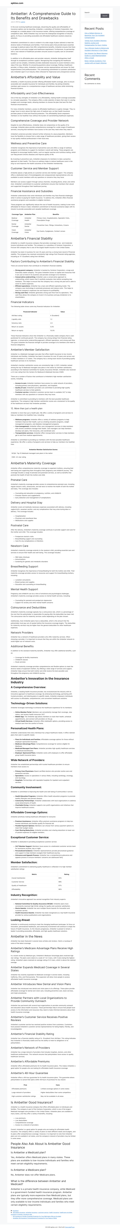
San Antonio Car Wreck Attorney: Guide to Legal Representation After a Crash (96, 56)
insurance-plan (27, 1214)
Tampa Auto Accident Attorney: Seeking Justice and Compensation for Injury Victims (96, 43)
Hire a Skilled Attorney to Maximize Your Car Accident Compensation (94, 35)
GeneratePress (69, 1227)
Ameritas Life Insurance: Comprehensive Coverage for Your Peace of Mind (35, 1218)
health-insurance (54, 1212)
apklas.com (17, 3)
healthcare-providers (66, 1212)
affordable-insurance (19, 1212)
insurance (15, 1210)
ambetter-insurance (31, 1212)
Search (87, 12)
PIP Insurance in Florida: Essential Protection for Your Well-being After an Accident (37, 1216)
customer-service (43, 1212)
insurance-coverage (17, 1214)
